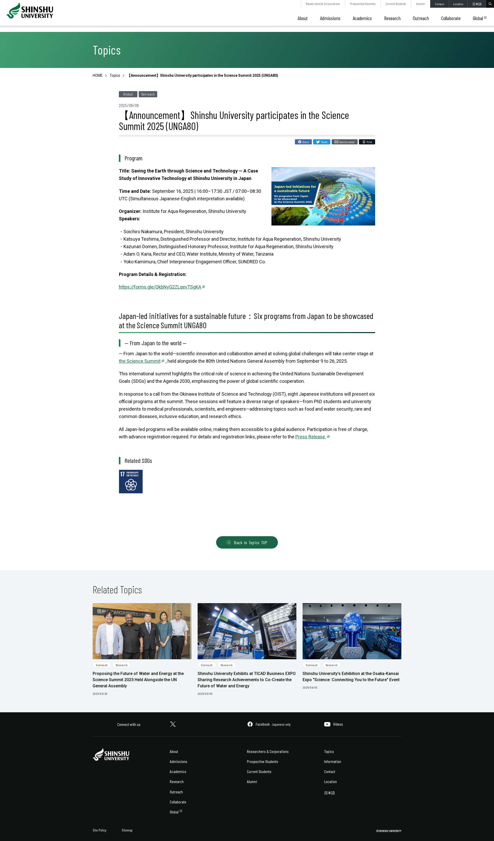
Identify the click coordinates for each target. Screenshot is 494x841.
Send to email (347, 142)
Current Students (396, 3)
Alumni (420, 3)
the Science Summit (140, 361)
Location (458, 4)
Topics (329, 751)
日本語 (477, 4)
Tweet (324, 142)
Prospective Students (362, 3)
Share (306, 142)
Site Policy (99, 830)
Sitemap (127, 830)
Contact (439, 4)
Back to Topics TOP (251, 542)
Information (332, 761)
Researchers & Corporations (323, 3)
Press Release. (310, 436)
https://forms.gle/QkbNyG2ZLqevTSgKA (160, 287)
